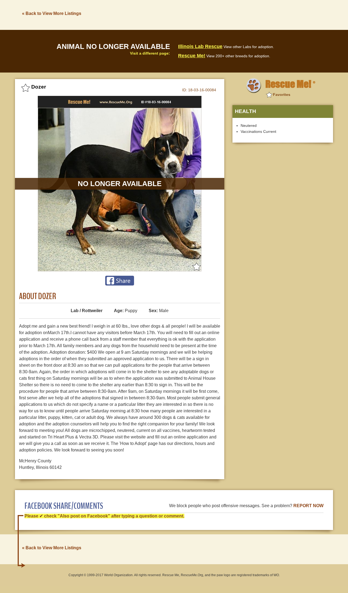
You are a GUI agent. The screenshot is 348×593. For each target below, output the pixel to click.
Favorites (281, 94)
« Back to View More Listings (51, 13)
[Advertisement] (234, 14)
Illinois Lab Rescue (200, 46)
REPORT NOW (308, 505)
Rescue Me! (191, 55)
